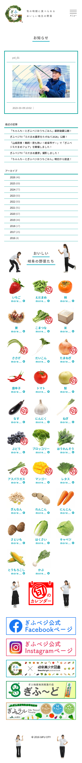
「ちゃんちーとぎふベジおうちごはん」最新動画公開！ (41, 131)
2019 (12, 220)
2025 (12, 183)
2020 (12, 213)
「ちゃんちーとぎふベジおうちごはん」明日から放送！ (41, 159)
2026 (12, 177)
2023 (12, 195)
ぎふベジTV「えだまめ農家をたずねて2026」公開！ (39, 137)
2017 (12, 232)
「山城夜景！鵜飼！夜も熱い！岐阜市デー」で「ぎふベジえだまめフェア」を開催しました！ (41, 145)
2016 (12, 238)
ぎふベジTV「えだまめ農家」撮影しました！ (35, 153)
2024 (12, 189)
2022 (12, 201)
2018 (12, 226)
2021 (12, 207)
